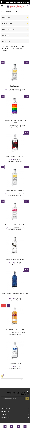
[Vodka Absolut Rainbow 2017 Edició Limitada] (15, 106)
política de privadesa (23, 393)
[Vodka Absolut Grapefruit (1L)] (15, 211)
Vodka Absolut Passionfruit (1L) (15, 329)
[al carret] (2, 248)
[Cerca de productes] (18, 426)
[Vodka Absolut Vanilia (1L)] (15, 245)
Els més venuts (8, 23)
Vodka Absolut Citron (15, 86)
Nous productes (8, 29)
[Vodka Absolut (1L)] (15, 349)
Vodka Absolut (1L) (15, 363)
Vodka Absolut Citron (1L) (15, 190)
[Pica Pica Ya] (15, 6)
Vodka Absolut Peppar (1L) (15, 156)
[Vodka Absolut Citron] (15, 72)
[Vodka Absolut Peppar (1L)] (15, 142)
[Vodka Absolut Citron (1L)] (15, 176)
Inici (2, 11)
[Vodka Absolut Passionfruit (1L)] (15, 315)
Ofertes (5, 35)
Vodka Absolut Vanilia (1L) (15, 259)
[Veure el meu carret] (28, 6)
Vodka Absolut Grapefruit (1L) (15, 225)
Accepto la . (18, 393)
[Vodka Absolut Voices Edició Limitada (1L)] (15, 279)
